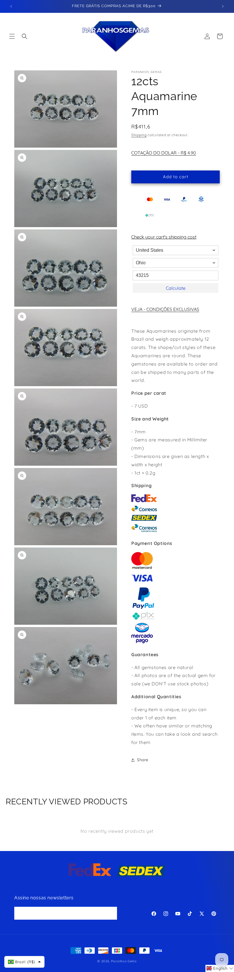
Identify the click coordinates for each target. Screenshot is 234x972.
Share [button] (142, 759)
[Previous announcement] (11, 6)
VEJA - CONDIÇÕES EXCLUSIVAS (165, 309)
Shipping (139, 135)
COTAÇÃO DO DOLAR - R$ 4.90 (163, 153)
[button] (12, 36)
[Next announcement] (223, 6)
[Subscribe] (110, 913)
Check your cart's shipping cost (163, 237)
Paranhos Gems (124, 961)
